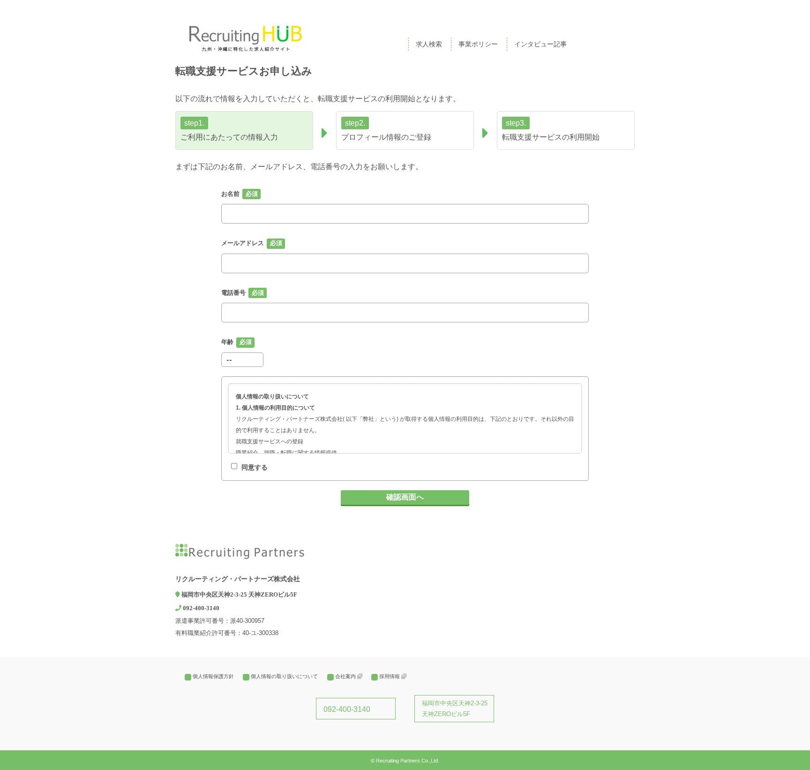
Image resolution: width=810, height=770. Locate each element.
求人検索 (429, 44)
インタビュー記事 (540, 44)
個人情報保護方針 (213, 676)
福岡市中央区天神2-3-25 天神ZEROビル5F (455, 709)
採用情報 (389, 676)
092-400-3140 (346, 709)
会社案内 (345, 676)
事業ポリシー (478, 44)
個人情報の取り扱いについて (284, 676)
